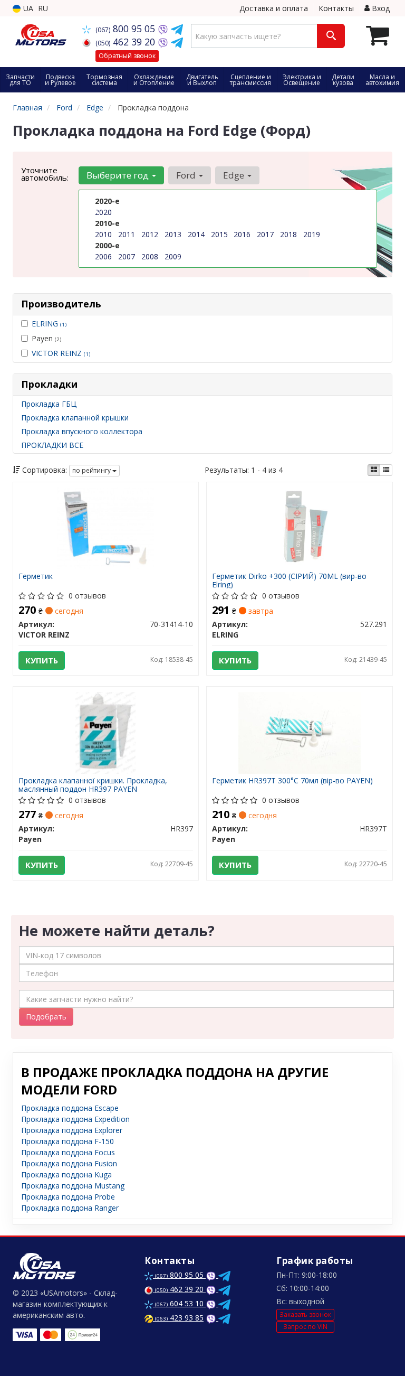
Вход (380, 8)
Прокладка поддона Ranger (70, 1208)
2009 (173, 256)
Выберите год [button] (118, 175)
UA (27, 8)
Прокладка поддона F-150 (67, 1141)
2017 (265, 234)
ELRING (49, 324)
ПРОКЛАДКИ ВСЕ (52, 445)
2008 (149, 256)
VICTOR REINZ (61, 353)
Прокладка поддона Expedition (75, 1119)
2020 (103, 212)
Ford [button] (187, 175)
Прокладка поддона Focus (68, 1152)
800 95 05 (126, 28)
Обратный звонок (127, 55)
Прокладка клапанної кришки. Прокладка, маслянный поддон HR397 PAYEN (92, 784)
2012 (149, 234)
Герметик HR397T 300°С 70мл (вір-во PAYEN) (292, 780)
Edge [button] (234, 175)
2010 (103, 234)
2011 (126, 234)
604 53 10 (180, 1303)
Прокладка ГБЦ (48, 404)
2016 (242, 234)
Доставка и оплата (273, 8)
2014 (196, 234)
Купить (41, 660)
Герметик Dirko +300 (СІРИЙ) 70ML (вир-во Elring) (289, 580)
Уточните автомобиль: (45, 174)
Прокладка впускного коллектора (81, 431)
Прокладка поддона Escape (70, 1108)
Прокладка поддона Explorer (71, 1130)
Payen (46, 338)
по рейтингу (92, 470)
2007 (126, 256)
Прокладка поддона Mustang (72, 1186)
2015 (219, 234)
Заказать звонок (305, 1314)
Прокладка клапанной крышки (75, 418)
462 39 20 (126, 41)
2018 (288, 234)
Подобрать (46, 1017)
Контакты (336, 8)
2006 (103, 256)
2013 (173, 234)
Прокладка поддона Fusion (69, 1163)
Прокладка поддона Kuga (66, 1174)
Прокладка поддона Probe (68, 1197)
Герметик (35, 576)
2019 (311, 234)
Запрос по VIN (305, 1326)
